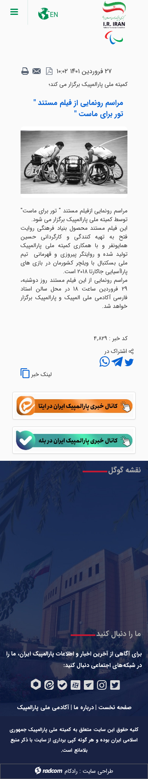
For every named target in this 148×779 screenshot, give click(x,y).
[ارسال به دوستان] (37, 71)
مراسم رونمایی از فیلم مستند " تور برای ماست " (78, 108)
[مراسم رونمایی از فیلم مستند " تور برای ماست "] (74, 162)
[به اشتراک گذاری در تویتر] (128, 362)
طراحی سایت (98, 771)
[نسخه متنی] (25, 71)
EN (54, 15)
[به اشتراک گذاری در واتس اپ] (104, 362)
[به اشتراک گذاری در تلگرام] (116, 362)
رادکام (71, 771)
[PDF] (49, 71)
